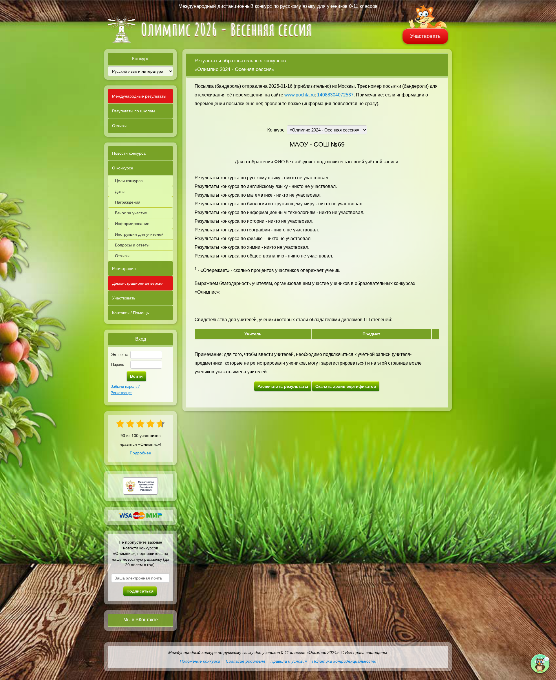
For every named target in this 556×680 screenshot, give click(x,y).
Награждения (127, 202)
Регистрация (124, 268)
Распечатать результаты (282, 386)
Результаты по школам (133, 111)
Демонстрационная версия (138, 283)
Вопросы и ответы (132, 245)
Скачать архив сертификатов (345, 386)
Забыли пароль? (125, 386)
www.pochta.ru (299, 94)
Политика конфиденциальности (344, 661)
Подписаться (140, 591)
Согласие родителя (245, 661)
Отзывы (119, 125)
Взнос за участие (131, 213)
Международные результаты (139, 96)
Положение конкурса (200, 661)
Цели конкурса (129, 180)
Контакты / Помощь (130, 312)
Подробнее (140, 453)
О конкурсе (122, 168)
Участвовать (425, 36)
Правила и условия (288, 661)
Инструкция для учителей (139, 234)
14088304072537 (335, 94)
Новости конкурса (129, 153)
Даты (120, 191)
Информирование (132, 223)
